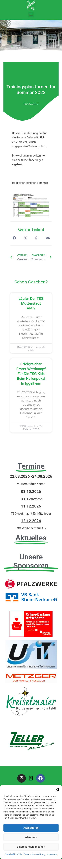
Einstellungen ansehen (31, 846)
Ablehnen (31, 837)
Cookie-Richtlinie (13, 854)
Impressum (52, 854)
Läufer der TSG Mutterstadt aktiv (31, 303)
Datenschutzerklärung (34, 854)
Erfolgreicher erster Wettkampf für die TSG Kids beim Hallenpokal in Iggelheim (31, 374)
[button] (57, 789)
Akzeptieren (31, 827)
